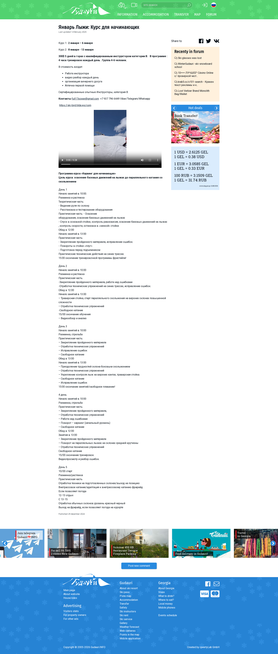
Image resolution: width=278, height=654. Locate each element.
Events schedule (167, 615)
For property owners (74, 615)
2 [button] (196, 142)
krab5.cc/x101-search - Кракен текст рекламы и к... (194, 83)
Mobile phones (166, 607)
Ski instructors (128, 611)
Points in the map (129, 634)
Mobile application (130, 638)
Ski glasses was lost (189, 58)
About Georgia (166, 588)
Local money (165, 603)
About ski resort (129, 588)
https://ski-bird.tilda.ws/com (75, 105)
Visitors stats (71, 611)
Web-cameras (127, 630)
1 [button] (194, 142)
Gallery (123, 623)
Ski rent (124, 615)
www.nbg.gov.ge (205, 186)
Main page (69, 590)
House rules (70, 597)
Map (197, 14)
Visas (161, 592)
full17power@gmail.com (85, 98)
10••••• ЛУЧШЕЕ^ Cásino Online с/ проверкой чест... (193, 74)
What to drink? (166, 596)
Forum (211, 14)
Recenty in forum (189, 51)
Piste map (125, 596)
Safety (123, 607)
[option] (195, 127)
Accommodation (129, 599)
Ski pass (125, 592)
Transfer (124, 603)
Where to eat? (166, 599)
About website (71, 594)
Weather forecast (129, 626)
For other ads (70, 618)
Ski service (126, 619)
